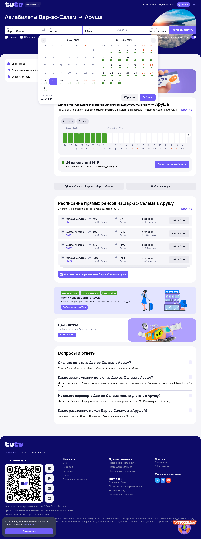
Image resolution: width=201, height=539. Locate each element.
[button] (49, 468)
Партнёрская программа (121, 494)
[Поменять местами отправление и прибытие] (44, 30)
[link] (67, 335)
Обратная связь (163, 466)
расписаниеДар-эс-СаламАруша (105, 274)
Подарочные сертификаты (122, 462)
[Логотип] (14, 4)
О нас (66, 462)
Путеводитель (166, 4)
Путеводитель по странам (122, 471)
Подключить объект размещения (125, 486)
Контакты (68, 471)
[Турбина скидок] (184, 528)
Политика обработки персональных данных (27, 514)
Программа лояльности (121, 466)
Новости (67, 475)
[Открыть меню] (194, 4)
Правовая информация (75, 479)
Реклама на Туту (117, 490)
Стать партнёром (117, 482)
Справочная (149, 4)
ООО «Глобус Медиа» (55, 506)
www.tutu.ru (54, 510)
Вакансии (68, 466)
